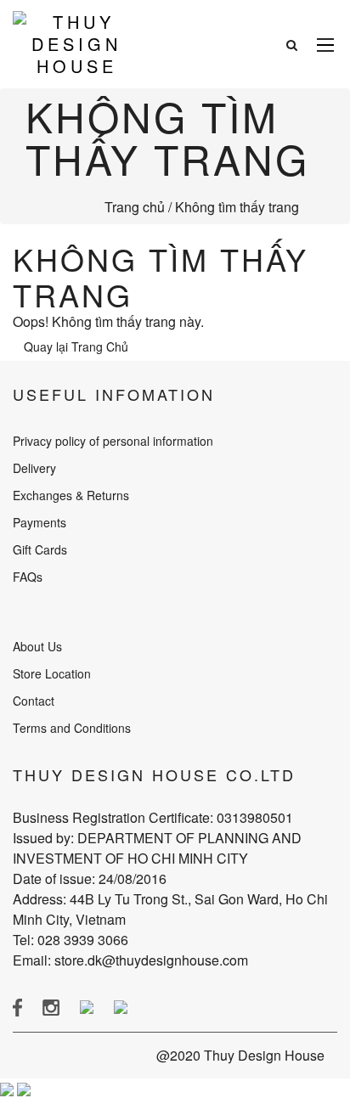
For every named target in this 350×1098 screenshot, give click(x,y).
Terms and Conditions (72, 727)
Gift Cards (40, 549)
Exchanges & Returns (71, 495)
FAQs (27, 576)
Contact (33, 700)
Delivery (34, 467)
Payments (39, 522)
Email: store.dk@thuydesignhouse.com (130, 960)
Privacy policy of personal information (113, 440)
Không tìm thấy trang (237, 207)
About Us (37, 646)
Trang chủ (134, 207)
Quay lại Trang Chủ (76, 346)
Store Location (52, 673)
